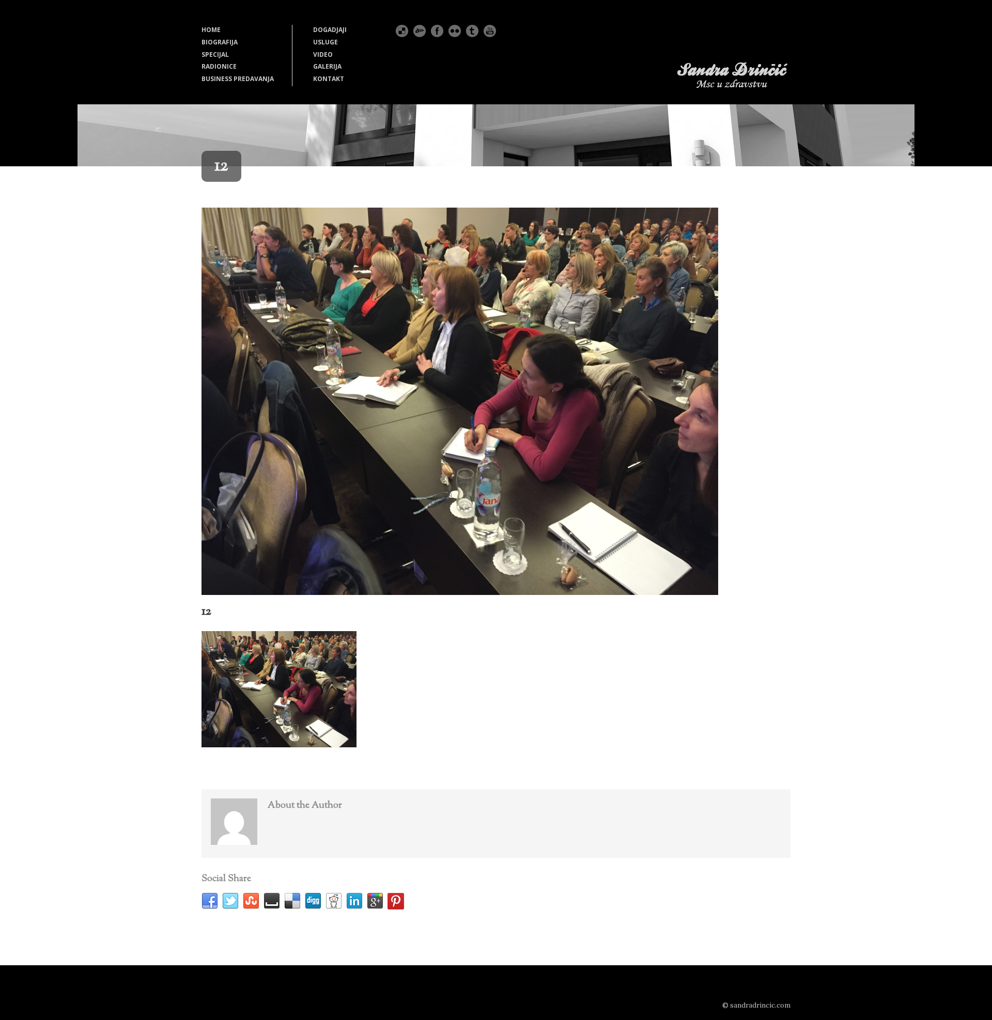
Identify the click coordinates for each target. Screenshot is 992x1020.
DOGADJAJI (330, 29)
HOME (211, 29)
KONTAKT (328, 78)
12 (206, 611)
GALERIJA (327, 66)
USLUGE (325, 42)
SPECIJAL (215, 54)
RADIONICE (219, 66)
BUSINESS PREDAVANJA (238, 78)
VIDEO (323, 54)
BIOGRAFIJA (220, 42)
